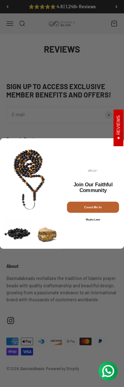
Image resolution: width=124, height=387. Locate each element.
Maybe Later (93, 219)
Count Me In (92, 207)
